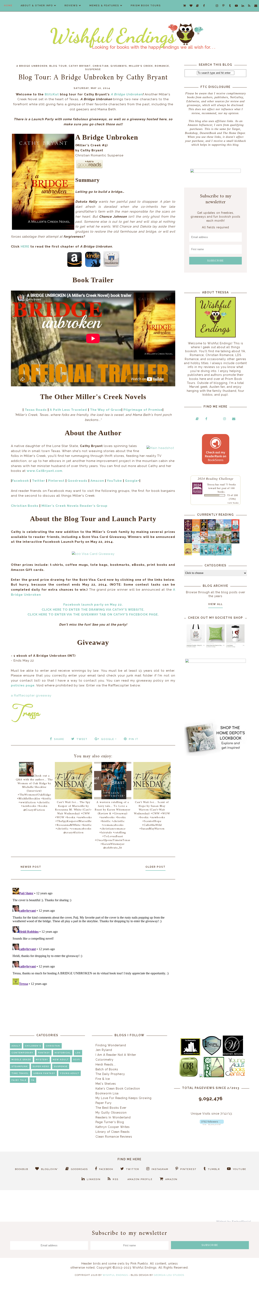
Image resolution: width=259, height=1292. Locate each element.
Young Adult (69, 1073)
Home (8, 5)
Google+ (132, 481)
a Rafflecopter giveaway (31, 695)
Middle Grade (21, 1059)
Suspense (93, 69)
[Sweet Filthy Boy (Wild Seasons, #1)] (196, 530)
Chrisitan (53, 1046)
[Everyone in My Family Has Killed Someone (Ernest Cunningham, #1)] (235, 530)
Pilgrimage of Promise (142, 410)
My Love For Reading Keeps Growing (124, 1098)
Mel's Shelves (106, 1083)
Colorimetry (105, 1059)
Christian (101, 66)
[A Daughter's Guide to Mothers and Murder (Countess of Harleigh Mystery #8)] (188, 554)
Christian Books (24, 506)
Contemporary (22, 1053)
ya (33, 1080)
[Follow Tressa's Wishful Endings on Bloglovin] (212, 1124)
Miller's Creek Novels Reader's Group (74, 506)
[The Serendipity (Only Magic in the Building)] (220, 554)
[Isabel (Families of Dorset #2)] (227, 542)
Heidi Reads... (106, 1064)
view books (233, 502)
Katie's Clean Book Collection (118, 1088)
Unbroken (133, 94)
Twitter (38, 481)
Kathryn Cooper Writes (113, 1127)
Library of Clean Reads (113, 1131)
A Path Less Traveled (68, 410)
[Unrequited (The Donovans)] (212, 542)
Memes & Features (104, 5)
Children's (33, 1046)
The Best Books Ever (111, 1107)
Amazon (97, 481)
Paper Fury (104, 1102)
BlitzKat (52, 94)
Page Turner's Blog (110, 1122)
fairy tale (19, 1080)
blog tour (58, 66)
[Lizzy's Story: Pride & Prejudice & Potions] (188, 530)
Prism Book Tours (146, 5)
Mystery (42, 1059)
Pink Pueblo (139, 1263)
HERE (25, 246)
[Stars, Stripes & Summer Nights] (212, 530)
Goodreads (77, 481)
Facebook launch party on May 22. (93, 604)
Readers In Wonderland (113, 1117)
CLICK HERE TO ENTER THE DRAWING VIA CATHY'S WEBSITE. (93, 609)
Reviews (71, 5)
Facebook (20, 481)
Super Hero (41, 1066)
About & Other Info (37, 5)
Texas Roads (36, 410)
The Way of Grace (105, 410)
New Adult (61, 1059)
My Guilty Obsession (111, 1112)
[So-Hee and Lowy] (196, 552)
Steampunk (20, 1066)
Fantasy (44, 1053)
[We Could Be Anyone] (204, 530)
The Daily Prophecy (110, 1074)
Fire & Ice (103, 1078)
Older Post (155, 866)
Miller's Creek (141, 66)
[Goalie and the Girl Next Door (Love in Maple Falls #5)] (204, 542)
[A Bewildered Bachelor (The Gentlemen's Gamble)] (227, 530)
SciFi (76, 1059)
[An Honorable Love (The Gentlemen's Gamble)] (220, 530)
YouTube (114, 481)
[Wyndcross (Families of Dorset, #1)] (220, 542)
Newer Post (31, 866)
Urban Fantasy (44, 1073)
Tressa (210, 484)
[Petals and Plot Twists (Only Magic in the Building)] (212, 554)
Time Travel (20, 1073)
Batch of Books (107, 1069)
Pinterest (56, 481)
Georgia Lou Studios (169, 1275)
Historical (63, 1053)
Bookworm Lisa (107, 1093)
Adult (16, 1046)
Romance (162, 66)
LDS (78, 1053)
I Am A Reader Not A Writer (116, 1054)
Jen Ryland (104, 1050)
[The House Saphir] (188, 542)
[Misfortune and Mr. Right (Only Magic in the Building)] (204, 554)
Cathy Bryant (80, 66)
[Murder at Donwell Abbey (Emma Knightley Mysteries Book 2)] (196, 542)
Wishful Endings (115, 1275)
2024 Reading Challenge (216, 478)
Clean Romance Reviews (114, 1136)
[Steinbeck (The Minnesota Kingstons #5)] (235, 542)
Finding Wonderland (111, 1045)
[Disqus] (93, 936)
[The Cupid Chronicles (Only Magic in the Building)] (227, 554)
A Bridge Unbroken (32, 66)
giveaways (118, 66)
